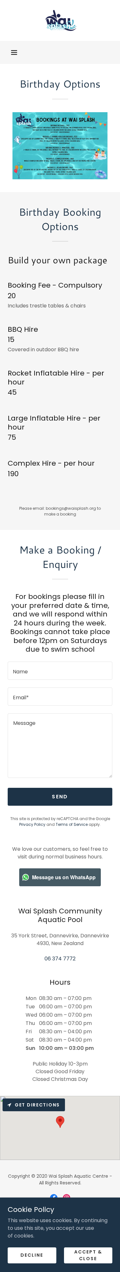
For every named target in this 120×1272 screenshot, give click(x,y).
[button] (14, 52)
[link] (60, 20)
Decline (31, 1255)
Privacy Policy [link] (32, 824)
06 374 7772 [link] (60, 958)
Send (60, 796)
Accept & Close (88, 1254)
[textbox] (60, 671)
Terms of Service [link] (72, 824)
